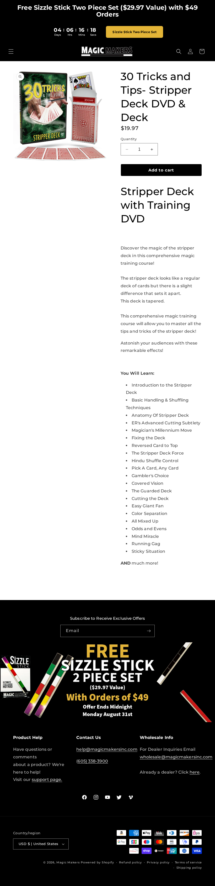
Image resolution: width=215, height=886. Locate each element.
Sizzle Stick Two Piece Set (134, 32)
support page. (47, 779)
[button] (11, 51)
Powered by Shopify (97, 862)
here (195, 772)
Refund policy (130, 862)
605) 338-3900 (93, 761)
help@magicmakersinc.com (106, 749)
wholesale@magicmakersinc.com (176, 756)
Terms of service (188, 862)
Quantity (129, 139)
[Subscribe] (148, 631)
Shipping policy (189, 867)
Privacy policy (158, 862)
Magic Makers (68, 862)
